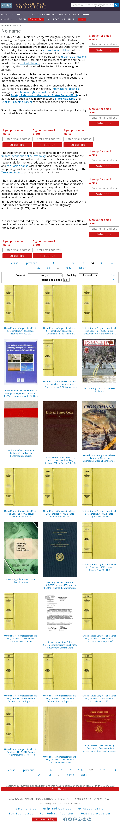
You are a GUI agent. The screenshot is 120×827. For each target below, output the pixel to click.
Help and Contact (57, 808)
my (56, 19)
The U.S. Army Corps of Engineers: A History (99, 389)
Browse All (13, 14)
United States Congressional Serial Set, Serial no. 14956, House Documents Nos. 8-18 (20, 514)
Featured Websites (95, 813)
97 (50, 770)
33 (82, 263)
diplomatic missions (74, 56)
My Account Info (91, 808)
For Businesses (21, 813)
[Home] (25, 7)
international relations (57, 50)
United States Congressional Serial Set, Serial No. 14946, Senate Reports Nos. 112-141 (60, 514)
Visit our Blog (44, 819)
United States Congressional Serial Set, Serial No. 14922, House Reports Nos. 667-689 (99, 567)
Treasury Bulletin (12, 172)
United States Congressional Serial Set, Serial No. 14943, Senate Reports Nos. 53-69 (99, 514)
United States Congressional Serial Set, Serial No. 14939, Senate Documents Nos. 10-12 (60, 759)
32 (73, 263)
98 (60, 770)
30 (53, 263)
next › (68, 267)
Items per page (51, 280)
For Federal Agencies (57, 813)
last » (82, 267)
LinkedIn (89, 819)
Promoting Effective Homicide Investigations (20, 580)
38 (48, 267)
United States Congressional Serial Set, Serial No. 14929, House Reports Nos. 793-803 (20, 331)
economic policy (22, 156)
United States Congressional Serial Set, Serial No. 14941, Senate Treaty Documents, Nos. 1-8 (20, 752)
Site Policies (26, 808)
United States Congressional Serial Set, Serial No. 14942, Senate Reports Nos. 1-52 (99, 698)
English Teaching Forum (16, 102)
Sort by (72, 275)
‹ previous (31, 263)
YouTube (80, 819)
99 (70, 770)
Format (21, 275)
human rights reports (34, 92)
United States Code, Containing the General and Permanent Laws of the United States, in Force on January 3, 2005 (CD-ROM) (99, 748)
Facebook (65, 819)
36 (111, 263)
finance (5, 156)
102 (102, 770)
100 (80, 770)
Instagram (75, 819)
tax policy (40, 156)
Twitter (70, 819)
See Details (60, 789)
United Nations (30, 63)
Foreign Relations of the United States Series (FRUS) (44, 95)
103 (113, 770)
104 (38, 774)
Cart (82, 19)
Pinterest (84, 819)
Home (4, 25)
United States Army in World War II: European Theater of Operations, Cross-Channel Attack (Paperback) (99, 458)
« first (14, 263)
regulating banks (17, 166)
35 (101, 263)
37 (38, 267)
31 (63, 263)
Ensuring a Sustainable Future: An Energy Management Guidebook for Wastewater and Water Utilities (21, 393)
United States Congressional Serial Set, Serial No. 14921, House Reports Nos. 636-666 (20, 638)
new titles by (22, 19)
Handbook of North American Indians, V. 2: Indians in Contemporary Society (21, 453)
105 (49, 774)
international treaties (65, 88)
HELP (71, 19)
